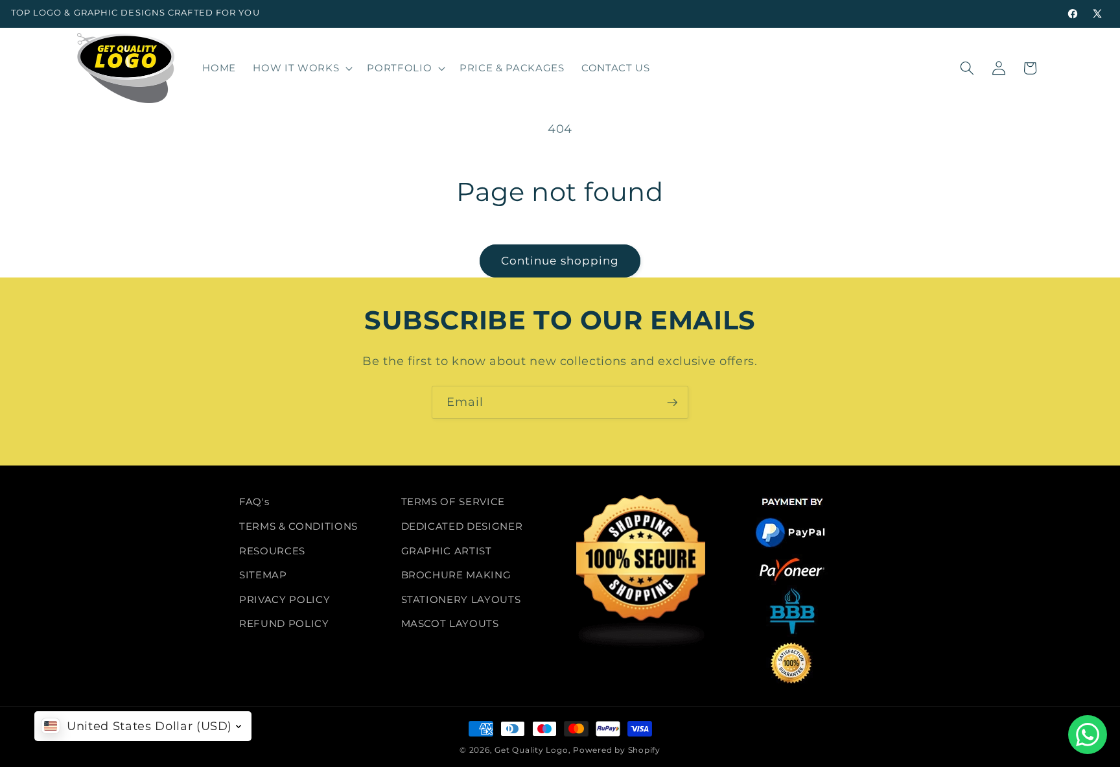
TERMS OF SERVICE (453, 501)
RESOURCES (272, 550)
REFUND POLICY (284, 623)
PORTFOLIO (399, 68)
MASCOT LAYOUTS (450, 623)
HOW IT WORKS (296, 68)
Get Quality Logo (531, 750)
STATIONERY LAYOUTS (461, 599)
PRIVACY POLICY (284, 599)
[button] (301, 68)
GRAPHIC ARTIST (446, 550)
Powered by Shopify (616, 750)
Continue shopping (560, 260)
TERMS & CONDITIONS (298, 526)
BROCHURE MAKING (456, 575)
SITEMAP (263, 575)
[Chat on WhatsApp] (1087, 734)
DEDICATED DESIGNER (462, 526)
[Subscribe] (672, 402)
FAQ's (254, 501)
